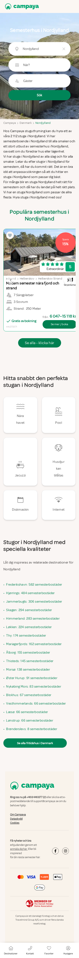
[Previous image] (11, 280)
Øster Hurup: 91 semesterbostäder (31, 678)
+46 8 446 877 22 (36, 797)
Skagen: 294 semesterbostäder (29, 610)
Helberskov (27, 278)
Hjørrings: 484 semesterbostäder (30, 593)
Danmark (25, 123)
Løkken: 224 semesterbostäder (29, 627)
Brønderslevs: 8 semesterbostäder (31, 729)
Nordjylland (43, 123)
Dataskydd (16, 819)
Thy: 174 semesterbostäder (26, 635)
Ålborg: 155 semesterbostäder (28, 652)
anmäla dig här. (19, 849)
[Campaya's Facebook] (55, 851)
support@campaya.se (46, 801)
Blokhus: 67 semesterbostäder (28, 695)
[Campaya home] (21, 6)
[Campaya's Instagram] (65, 851)
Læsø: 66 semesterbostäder (27, 712)
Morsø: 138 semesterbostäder (28, 669)
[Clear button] (63, 48)
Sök (39, 95)
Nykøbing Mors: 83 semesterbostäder (33, 686)
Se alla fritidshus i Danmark (35, 743)
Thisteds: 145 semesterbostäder (29, 661)
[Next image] (68, 280)
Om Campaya (18, 814)
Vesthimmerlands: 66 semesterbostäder (36, 703)
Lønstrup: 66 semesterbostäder (29, 720)
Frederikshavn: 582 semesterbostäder (34, 584)
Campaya (9, 123)
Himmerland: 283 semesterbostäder (33, 618)
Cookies (14, 823)
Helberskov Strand (50, 278)
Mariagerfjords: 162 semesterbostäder (34, 644)
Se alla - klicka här (39, 343)
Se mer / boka (59, 324)
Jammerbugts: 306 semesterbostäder (34, 601)
